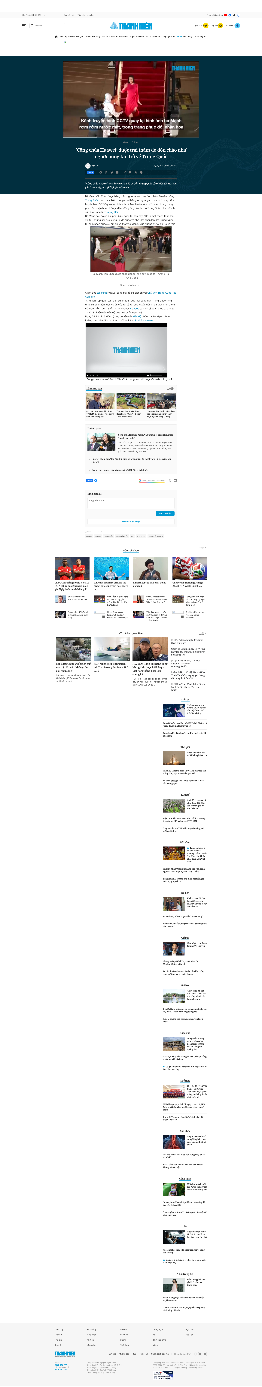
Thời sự (71, 36)
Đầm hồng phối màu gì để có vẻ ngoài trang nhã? (196, 1282)
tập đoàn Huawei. (144, 320)
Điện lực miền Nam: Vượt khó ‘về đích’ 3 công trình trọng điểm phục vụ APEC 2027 (184, 819)
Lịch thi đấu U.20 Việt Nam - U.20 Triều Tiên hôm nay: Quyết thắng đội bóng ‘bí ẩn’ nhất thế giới (197, 1091)
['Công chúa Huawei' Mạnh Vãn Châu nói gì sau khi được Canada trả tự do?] (101, 442)
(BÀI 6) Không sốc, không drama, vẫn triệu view (183, 1020)
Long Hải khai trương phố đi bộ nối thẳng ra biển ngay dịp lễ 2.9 (183, 880)
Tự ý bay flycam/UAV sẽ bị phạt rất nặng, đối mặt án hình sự (183, 829)
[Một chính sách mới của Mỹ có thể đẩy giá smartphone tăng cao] (174, 1189)
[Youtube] (225, 15)
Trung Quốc (92, 200)
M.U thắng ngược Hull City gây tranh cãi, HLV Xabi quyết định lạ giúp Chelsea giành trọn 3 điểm (184, 1107)
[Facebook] (229, 15)
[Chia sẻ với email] (117, 172)
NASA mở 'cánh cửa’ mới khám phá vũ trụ (197, 754)
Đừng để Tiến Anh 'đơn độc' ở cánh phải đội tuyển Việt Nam (183, 1118)
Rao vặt (189, 1334)
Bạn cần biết (69, 15)
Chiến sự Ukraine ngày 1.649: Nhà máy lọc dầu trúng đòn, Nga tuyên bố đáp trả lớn (184, 772)
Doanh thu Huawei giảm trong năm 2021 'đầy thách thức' (120, 470)
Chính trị (63, 36)
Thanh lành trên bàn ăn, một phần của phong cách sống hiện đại (184, 1309)
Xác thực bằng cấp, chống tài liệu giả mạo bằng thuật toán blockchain (185, 1058)
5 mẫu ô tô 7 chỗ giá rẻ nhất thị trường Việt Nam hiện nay (184, 1261)
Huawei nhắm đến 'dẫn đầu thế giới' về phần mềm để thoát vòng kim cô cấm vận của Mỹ (132, 461)
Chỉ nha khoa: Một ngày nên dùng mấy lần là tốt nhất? (184, 1156)
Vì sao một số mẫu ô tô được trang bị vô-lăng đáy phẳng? (184, 1251)
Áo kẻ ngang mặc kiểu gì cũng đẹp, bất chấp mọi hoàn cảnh (183, 1299)
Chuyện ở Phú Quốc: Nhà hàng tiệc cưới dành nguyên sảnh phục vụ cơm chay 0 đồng (184, 870)
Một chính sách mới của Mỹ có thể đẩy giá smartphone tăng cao (197, 1187)
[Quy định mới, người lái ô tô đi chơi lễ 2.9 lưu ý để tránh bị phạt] (174, 1237)
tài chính (102, 292)
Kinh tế (87, 36)
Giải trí (148, 36)
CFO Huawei (141, 536)
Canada (134, 308)
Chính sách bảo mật (160, 1354)
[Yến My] (88, 166)
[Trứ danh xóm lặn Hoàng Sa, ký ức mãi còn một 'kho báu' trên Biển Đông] (174, 710)
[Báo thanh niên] (131, 25)
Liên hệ (90, 15)
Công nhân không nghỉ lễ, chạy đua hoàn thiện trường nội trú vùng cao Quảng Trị (195, 1044)
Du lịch (132, 36)
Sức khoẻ (91, 1334)
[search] (47, 25)
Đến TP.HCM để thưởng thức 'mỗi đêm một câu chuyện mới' (185, 925)
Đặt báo (112, 1354)
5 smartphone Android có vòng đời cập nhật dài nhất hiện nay (185, 1213)
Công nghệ (167, 36)
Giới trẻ (114, 36)
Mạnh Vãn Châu (122, 536)
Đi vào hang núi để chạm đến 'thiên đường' (183, 916)
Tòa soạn (144, 1354)
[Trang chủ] (56, 37)
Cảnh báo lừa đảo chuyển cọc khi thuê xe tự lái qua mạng (184, 734)
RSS (134, 1354)
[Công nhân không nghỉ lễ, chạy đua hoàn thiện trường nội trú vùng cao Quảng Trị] (174, 1044)
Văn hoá (124, 1334)
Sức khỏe (106, 36)
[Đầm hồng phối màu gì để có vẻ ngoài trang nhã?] (174, 1285)
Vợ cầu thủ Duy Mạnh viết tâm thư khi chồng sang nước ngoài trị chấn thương (184, 972)
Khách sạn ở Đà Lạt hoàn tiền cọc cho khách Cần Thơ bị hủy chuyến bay (197, 902)
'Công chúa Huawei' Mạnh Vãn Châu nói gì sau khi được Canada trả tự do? (145, 437)
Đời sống (96, 36)
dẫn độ (137, 316)
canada (98, 536)
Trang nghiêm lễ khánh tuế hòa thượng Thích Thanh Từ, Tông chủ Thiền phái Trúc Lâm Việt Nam (197, 855)
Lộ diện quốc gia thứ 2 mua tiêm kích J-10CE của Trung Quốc (183, 782)
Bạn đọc (189, 1329)
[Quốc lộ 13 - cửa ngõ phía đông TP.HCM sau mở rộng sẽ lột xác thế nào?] (174, 806)
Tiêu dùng (187, 36)
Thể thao (156, 36)
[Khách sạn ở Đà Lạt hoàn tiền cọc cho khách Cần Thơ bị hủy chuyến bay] (174, 904)
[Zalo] (238, 15)
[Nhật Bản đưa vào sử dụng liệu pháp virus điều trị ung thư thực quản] (174, 1142)
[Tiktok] (234, 15)
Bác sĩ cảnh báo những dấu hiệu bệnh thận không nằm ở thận (183, 1166)
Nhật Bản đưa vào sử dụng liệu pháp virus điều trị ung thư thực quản (196, 1140)
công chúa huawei (156, 536)
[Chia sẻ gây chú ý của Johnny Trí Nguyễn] (174, 948)
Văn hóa (140, 36)
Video (179, 36)
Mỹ (132, 536)
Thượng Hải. (111, 212)
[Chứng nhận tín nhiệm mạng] (163, 1375)
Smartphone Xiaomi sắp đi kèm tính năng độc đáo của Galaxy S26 (184, 1203)
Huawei (89, 536)
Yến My (95, 166)
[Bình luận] (130, 172)
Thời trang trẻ (199, 36)
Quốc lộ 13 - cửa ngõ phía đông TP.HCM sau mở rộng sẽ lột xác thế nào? (196, 804)
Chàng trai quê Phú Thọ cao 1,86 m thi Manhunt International (180, 962)
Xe (174, 36)
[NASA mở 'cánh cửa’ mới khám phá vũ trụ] (174, 758)
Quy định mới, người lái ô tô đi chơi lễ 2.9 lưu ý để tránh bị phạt (197, 1234)
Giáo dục (123, 36)
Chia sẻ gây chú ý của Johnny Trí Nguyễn (197, 944)
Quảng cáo (124, 1354)
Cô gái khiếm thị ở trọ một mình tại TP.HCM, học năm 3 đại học (185, 1068)
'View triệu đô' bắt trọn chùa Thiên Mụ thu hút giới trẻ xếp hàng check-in (196, 995)
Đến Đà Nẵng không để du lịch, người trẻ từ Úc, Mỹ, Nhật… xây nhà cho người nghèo (184, 1010)
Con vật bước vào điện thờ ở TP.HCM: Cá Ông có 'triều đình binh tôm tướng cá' (185, 724)
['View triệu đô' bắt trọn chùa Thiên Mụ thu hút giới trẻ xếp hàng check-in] (174, 996)
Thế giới (79, 36)
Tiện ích (81, 15)
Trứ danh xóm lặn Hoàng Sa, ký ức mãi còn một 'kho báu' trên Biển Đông (196, 709)
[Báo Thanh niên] (65, 1354)
